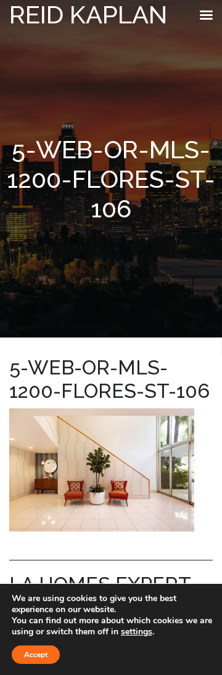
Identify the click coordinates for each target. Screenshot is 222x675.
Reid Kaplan (88, 14)
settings (136, 631)
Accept (35, 655)
